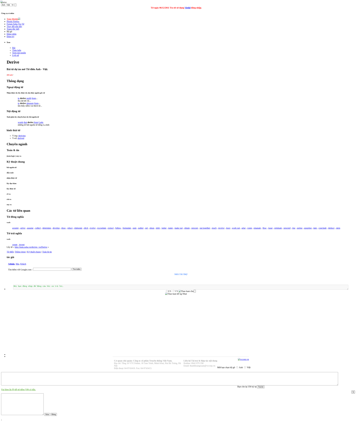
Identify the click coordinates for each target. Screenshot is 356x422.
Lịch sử (15, 55)
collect (38, 228)
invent (21, 244)
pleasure (30, 103)
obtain (187, 228)
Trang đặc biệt (13, 29)
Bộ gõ (9, 31)
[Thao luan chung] (187, 291)
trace (228, 228)
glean (151, 228)
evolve (93, 228)
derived (21, 138)
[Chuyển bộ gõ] (1, 2)
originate (278, 228)
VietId (188, 8)
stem (338, 228)
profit (28, 98)
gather (141, 228)
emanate (257, 228)
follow (118, 228)
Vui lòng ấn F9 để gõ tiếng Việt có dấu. (18, 389)
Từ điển (10, 252)
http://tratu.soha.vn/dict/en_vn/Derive (31, 247)
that (25, 122)
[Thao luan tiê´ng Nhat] (176, 294)
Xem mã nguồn (19, 53)
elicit (86, 228)
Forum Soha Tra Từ (15, 24)
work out (236, 228)
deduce (331, 228)
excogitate (101, 228)
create (14, 244)
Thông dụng (20, 252)
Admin (11, 264)
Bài (13, 48)
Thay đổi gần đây (14, 26)
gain (134, 228)
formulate (127, 228)
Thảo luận (16, 50)
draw (63, 228)
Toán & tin (47, 252)
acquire (15, 228)
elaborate (78, 228)
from (34, 98)
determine (46, 228)
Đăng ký (10, 36)
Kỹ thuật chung (34, 252)
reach (214, 228)
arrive (22, 228)
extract (111, 228)
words (20, 122)
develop (56, 228)
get (146, 228)
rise (293, 228)
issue (270, 228)
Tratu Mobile (12, 19)
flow (265, 228)
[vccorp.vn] (243, 359)
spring (299, 228)
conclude (323, 228)
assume (30, 228)
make (170, 228)
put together (205, 228)
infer (158, 228)
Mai (17, 264)
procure (194, 228)
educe (70, 228)
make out (179, 228)
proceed (287, 228)
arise (244, 228)
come (249, 228)
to (18, 98)
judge (164, 228)
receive (221, 228)
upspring (308, 228)
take (315, 228)
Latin (41, 122)
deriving (22, 136)
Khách (23, 264)
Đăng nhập (11, 34)
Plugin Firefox (13, 21)
